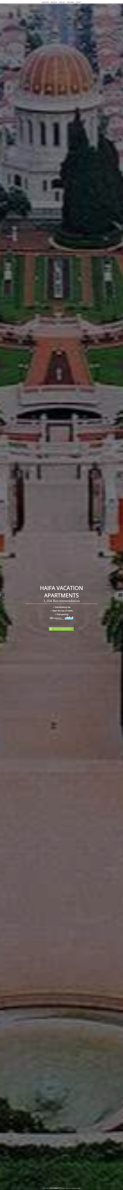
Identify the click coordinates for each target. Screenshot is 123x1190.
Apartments (45, 2)
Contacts (78, 2)
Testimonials (70, 2)
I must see (62, 2)
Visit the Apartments (62, 629)
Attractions (54, 2)
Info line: (46, 1188)
